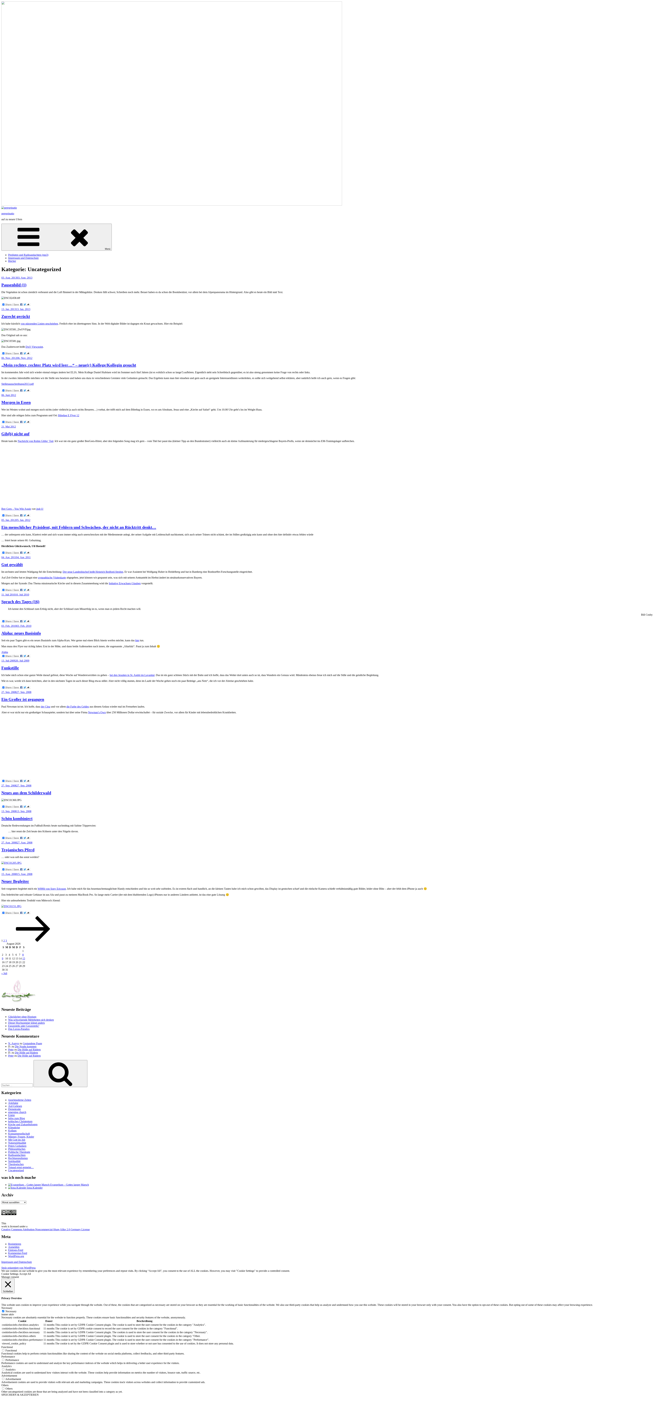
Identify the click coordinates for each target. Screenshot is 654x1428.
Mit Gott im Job (16, 1139)
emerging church (17, 1112)
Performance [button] (8, 1356)
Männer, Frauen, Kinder (21, 1136)
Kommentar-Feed (17, 1253)
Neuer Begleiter (15, 881)
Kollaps (12, 1130)
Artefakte (13, 1103)
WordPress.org (16, 1256)
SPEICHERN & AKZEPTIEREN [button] (20, 1394)
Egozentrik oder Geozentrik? (23, 1025)
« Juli (4, 973)
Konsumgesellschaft (19, 1133)
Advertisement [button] (9, 1375)
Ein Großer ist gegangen (22, 699)
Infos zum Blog (16, 1118)
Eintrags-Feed (15, 1250)
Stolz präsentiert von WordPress (18, 1267)
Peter (11, 1049)
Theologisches (16, 1164)
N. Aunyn (13, 1043)
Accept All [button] (25, 1273)
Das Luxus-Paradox (19, 1029)
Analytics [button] (6, 1366)
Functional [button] (7, 1347)
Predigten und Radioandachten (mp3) (28, 254)
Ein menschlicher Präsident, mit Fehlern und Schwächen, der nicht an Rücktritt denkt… (78, 527)
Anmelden (13, 1247)
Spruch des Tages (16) (20, 601)
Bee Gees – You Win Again (16, 508)
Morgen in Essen (16, 402)
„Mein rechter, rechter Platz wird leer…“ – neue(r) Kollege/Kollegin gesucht (68, 365)
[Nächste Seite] (33, 940)
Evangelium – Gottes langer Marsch (69, 1184)
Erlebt (11, 1115)
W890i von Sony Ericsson (52, 888)
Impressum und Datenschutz (23, 257)
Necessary (11, 1311)
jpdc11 (39, 508)
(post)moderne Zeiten (19, 1099)
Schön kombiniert (17, 818)
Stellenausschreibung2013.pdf (17, 383)
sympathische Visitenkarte (52, 577)
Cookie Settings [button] (9, 1273)
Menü (107, 249)
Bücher (12, 261)
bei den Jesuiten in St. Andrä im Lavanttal (132, 675)
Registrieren (14, 1243)
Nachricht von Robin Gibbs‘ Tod (35, 441)
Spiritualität (14, 1161)
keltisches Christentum (20, 1121)
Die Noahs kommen (25, 1046)
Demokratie (14, 1109)
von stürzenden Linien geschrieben (39, 323)
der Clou (45, 706)
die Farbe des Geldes (77, 706)
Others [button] (5, 1385)
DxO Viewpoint (34, 346)
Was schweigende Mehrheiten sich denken (31, 1019)
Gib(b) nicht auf (15, 434)
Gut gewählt (12, 564)
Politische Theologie (19, 1152)
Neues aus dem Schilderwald (26, 793)
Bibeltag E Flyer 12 (68, 415)
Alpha (4, 652)
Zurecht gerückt (15, 316)
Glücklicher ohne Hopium (22, 1016)
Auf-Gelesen (15, 1106)
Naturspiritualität (17, 1142)
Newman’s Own (97, 712)
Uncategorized (16, 1170)
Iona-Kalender (34, 1187)
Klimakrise (14, 1127)
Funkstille (10, 668)
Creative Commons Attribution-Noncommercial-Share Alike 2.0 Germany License (45, 1229)
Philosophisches (16, 1149)
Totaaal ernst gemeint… (21, 1167)
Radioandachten (17, 1155)
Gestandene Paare (32, 1043)
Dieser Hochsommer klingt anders (26, 1022)
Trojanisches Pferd (17, 850)
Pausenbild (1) (13, 285)
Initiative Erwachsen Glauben (125, 583)
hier (137, 640)
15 (23, 958)
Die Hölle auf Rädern (29, 1049)
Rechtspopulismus (18, 1158)
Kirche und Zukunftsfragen (22, 1124)
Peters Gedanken (17, 1145)
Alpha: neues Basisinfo (21, 633)
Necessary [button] (6, 1307)
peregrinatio (7, 213)
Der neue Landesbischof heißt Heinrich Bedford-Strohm (93, 571)
